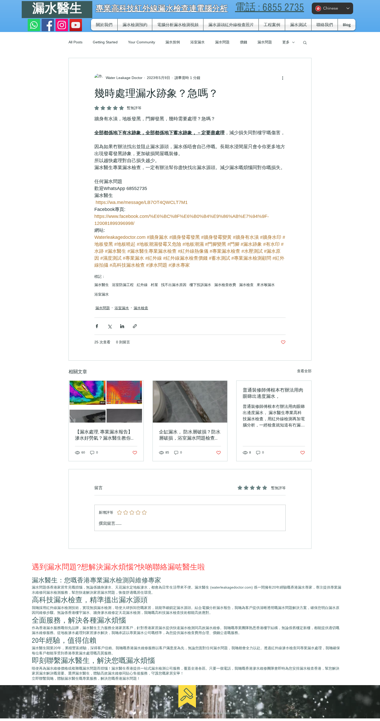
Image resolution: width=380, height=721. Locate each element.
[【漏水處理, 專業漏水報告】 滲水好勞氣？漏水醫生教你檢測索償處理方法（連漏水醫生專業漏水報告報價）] (106, 402)
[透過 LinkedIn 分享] (122, 326)
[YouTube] (76, 25)
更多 (286, 42)
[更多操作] (282, 78)
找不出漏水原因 (173, 285)
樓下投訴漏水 (200, 285)
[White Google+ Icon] (146, 713)
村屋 (154, 285)
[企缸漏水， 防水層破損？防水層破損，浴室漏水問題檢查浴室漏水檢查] (190, 402)
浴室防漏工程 (123, 285)
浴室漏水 (197, 42)
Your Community (141, 42)
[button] (304, 42)
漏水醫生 (57, 8)
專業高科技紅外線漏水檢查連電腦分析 (161, 7)
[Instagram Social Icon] (62, 25)
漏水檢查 (246, 285)
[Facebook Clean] (140, 713)
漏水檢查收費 (225, 285)
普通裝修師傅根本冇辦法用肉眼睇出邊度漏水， (273, 393)
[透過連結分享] (134, 326)
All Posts (75, 42)
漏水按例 (172, 42)
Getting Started (105, 42)
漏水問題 (222, 42)
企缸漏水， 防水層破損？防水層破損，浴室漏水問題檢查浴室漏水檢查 (190, 435)
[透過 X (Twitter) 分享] (109, 326)
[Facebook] (48, 25)
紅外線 (142, 285)
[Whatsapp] (34, 25)
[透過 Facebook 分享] (96, 326)
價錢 (243, 42)
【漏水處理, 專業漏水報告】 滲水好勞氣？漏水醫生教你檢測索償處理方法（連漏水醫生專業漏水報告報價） (105, 435)
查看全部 (304, 371)
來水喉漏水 (266, 285)
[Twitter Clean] (134, 713)
